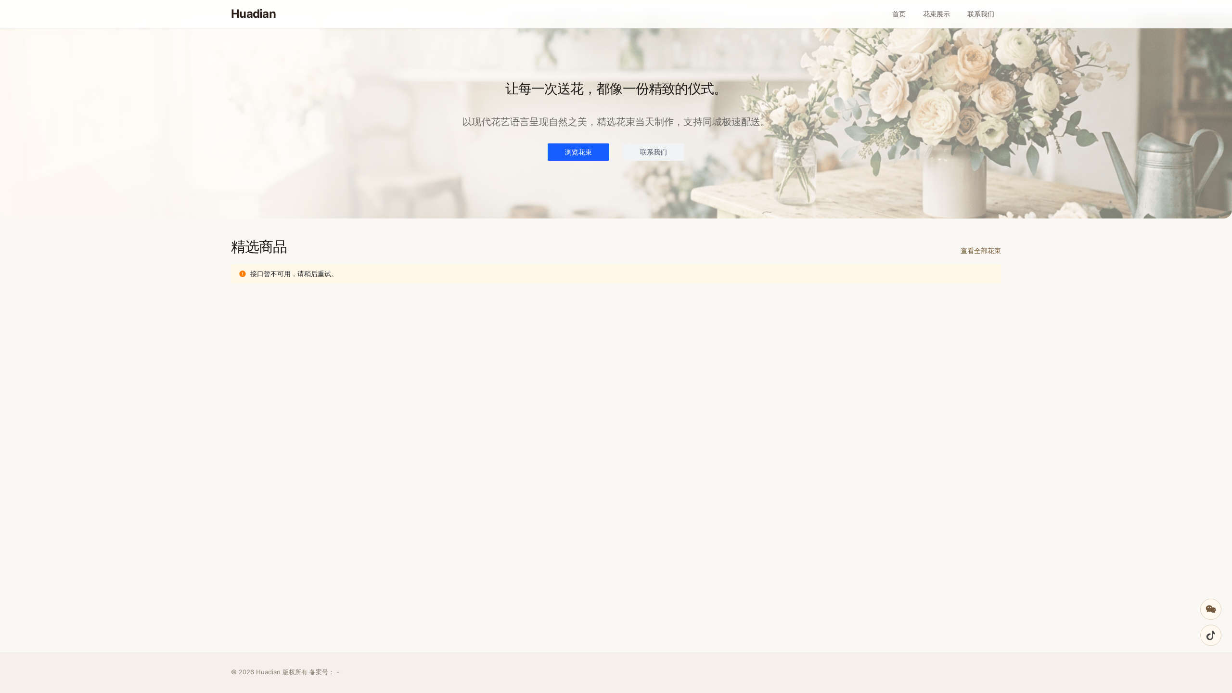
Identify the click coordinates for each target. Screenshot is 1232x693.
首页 (899, 14)
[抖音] (1210, 635)
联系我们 (980, 14)
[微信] (1210, 609)
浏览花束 (578, 152)
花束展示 (936, 14)
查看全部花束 (981, 251)
